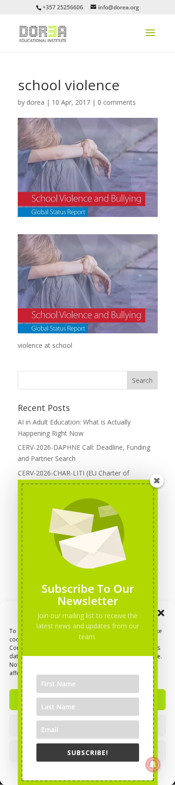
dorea (35, 102)
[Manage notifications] (153, 764)
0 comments (117, 102)
